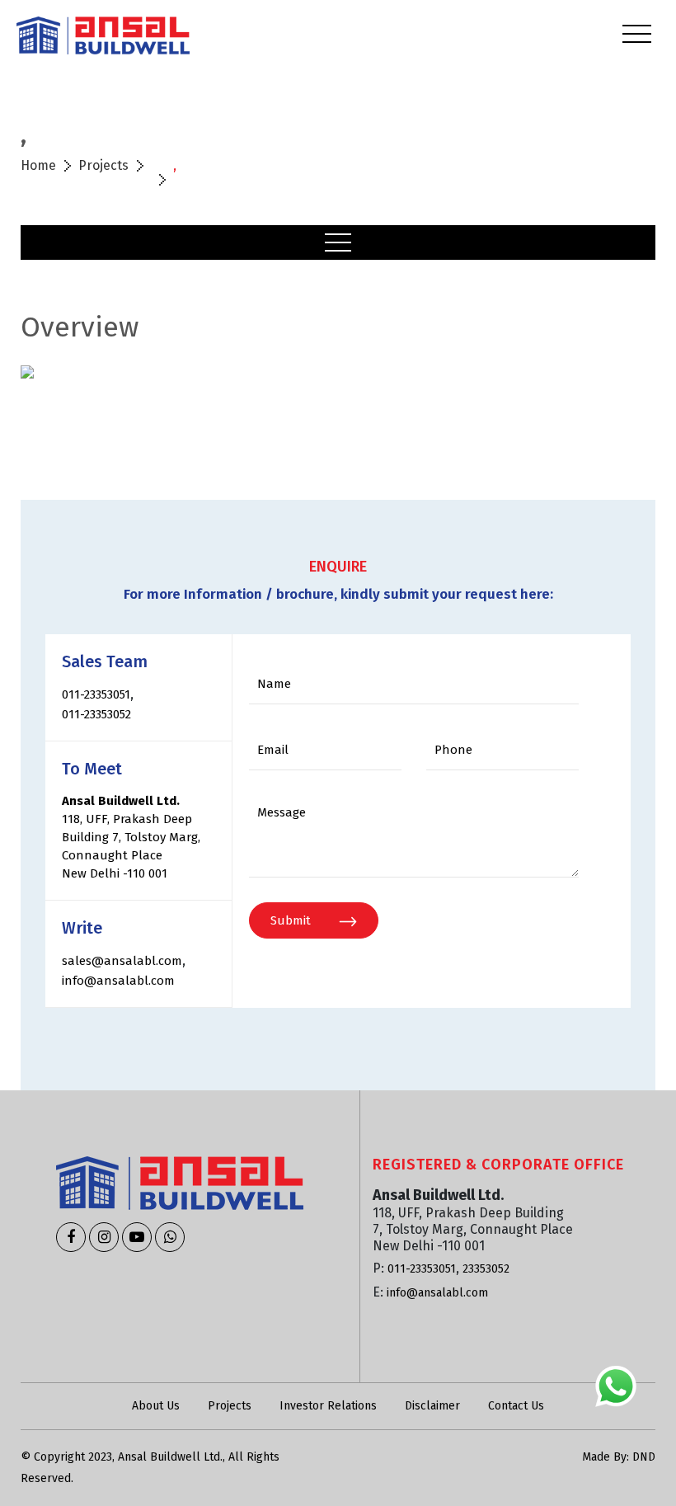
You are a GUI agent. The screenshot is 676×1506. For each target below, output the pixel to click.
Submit (292, 920)
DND (643, 1457)
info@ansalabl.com (118, 980)
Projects (103, 165)
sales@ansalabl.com (122, 960)
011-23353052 (96, 714)
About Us (156, 1406)
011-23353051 (96, 694)
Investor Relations (328, 1406)
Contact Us (516, 1406)
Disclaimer (432, 1406)
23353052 (485, 1269)
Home (38, 165)
